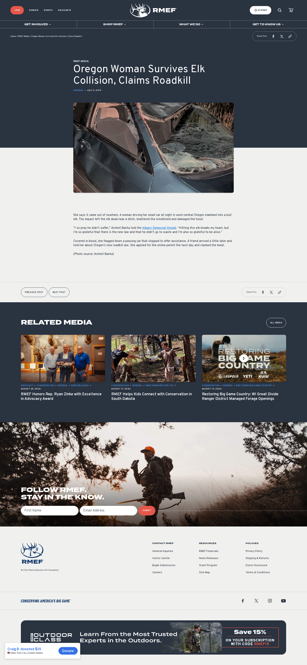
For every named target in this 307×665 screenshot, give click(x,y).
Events (48, 10)
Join (17, 10)
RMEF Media (23, 36)
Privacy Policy (254, 551)
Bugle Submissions (163, 565)
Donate (33, 10)
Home (13, 36)
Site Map (204, 572)
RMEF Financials (208, 551)
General (78, 90)
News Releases (208, 558)
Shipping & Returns (257, 558)
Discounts (64, 10)
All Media (276, 322)
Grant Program (208, 565)
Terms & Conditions (258, 572)
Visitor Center (161, 558)
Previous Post (34, 292)
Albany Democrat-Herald (159, 228)
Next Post (59, 292)
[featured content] (153, 637)
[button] (273, 36)
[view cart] (291, 10)
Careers (157, 572)
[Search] (280, 10)
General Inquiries (162, 551)
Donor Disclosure (256, 565)
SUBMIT (147, 510)
